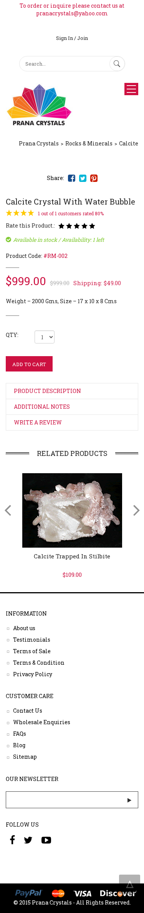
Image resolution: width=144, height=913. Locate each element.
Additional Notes (42, 406)
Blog (19, 745)
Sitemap (25, 756)
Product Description (47, 391)
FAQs (19, 733)
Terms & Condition (39, 662)
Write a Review (38, 422)
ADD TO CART (29, 364)
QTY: (12, 334)
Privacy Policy (32, 673)
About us (24, 627)
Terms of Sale (32, 650)
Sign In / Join (72, 38)
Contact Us (27, 710)
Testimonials (31, 639)
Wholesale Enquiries (41, 722)
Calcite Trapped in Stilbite (72, 556)
